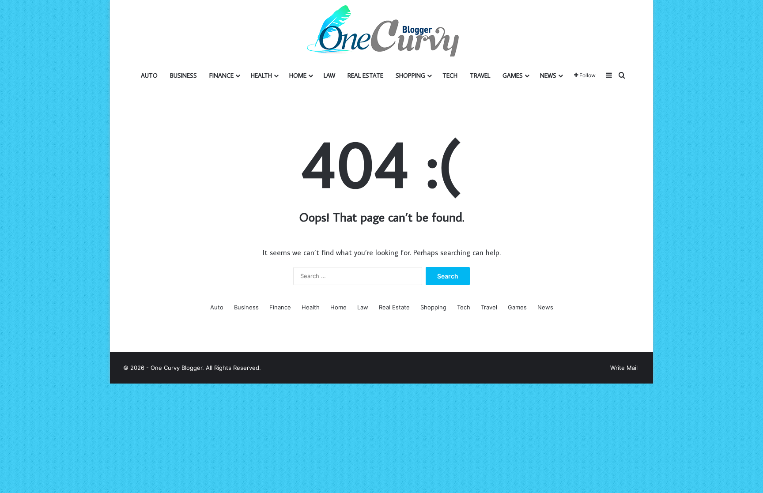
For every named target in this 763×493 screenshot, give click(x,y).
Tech (449, 75)
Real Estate (365, 75)
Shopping (410, 75)
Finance (221, 75)
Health (261, 75)
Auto (149, 75)
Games (512, 75)
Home (297, 75)
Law (329, 75)
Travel (480, 75)
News (548, 75)
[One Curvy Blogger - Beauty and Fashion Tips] (381, 30)
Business (183, 75)
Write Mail (624, 367)
